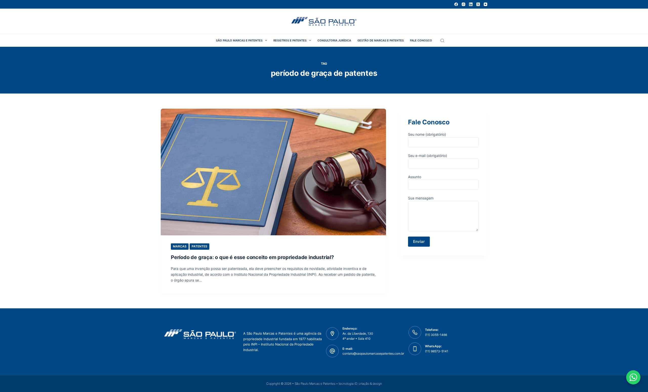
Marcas (180, 246)
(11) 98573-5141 (436, 351)
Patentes (199, 246)
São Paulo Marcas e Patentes (239, 40)
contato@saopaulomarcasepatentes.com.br (373, 353)
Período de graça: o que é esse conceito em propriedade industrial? (252, 257)
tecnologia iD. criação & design (360, 383)
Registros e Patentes (290, 40)
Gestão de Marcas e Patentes (380, 40)
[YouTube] (485, 4)
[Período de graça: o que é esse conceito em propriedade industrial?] (273, 172)
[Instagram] (463, 4)
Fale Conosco (421, 40)
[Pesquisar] (442, 40)
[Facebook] (456, 4)
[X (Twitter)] (478, 4)
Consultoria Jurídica (334, 40)
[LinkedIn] (471, 4)
